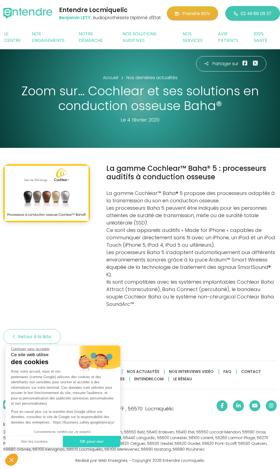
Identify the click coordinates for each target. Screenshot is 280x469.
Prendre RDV (196, 13)
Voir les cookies (34, 441)
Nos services (193, 37)
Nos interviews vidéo (191, 371)
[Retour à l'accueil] (27, 13)
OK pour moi (91, 441)
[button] (11, 459)
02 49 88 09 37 (256, 13)
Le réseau (182, 379)
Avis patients (228, 37)
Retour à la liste (35, 336)
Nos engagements (48, 37)
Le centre (12, 37)
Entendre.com (149, 379)
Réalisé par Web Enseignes (101, 460)
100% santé (260, 37)
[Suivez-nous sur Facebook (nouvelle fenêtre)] (222, 405)
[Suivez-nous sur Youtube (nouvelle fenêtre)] (254, 405)
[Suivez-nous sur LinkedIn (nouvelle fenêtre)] (238, 405)
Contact (251, 371)
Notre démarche (91, 37)
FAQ (227, 371)
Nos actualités (143, 371)
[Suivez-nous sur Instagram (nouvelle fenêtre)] (271, 405)
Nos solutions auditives (139, 37)
